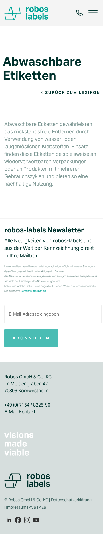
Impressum (16, 507)
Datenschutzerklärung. (34, 291)
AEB (43, 507)
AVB (32, 507)
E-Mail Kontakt (19, 412)
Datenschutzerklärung (71, 499)
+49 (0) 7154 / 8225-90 (27, 405)
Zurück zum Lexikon (72, 92)
